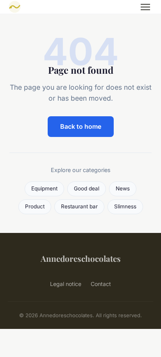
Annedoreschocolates (81, 258)
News (123, 188)
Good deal (86, 188)
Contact (101, 284)
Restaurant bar (79, 206)
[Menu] (145, 7)
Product (35, 206)
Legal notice (65, 284)
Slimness (125, 206)
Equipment (44, 188)
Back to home (80, 126)
